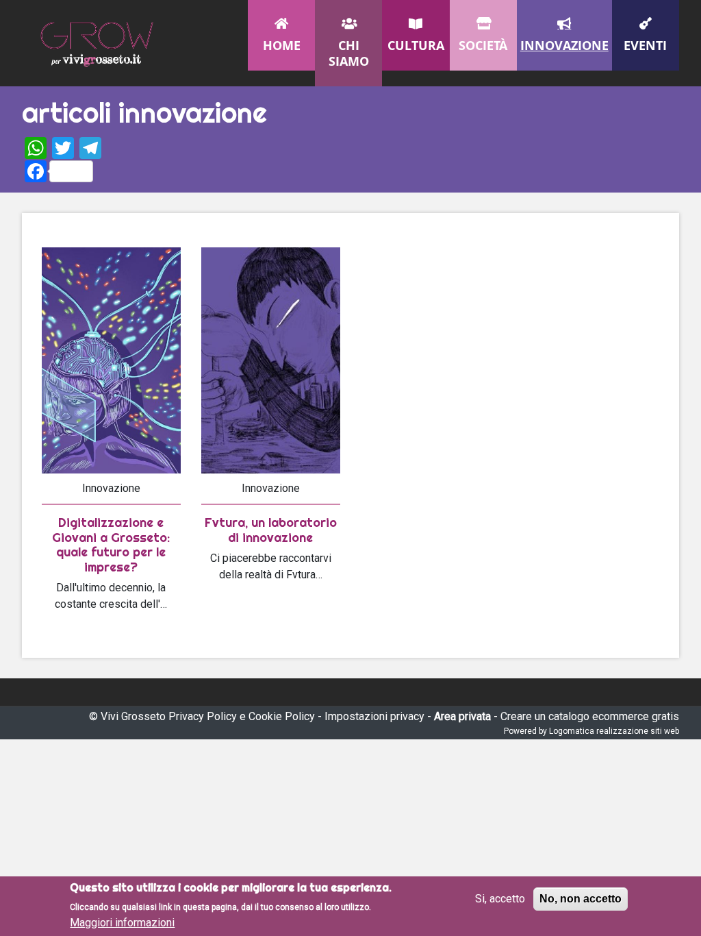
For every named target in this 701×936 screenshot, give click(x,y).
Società (483, 45)
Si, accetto (500, 898)
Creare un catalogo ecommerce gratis (589, 716)
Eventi (645, 45)
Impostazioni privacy (374, 716)
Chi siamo (349, 53)
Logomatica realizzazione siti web (614, 731)
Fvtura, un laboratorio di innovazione (271, 530)
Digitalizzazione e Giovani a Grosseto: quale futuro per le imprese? (111, 545)
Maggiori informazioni (122, 922)
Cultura (415, 45)
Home (282, 45)
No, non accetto (580, 898)
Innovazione (564, 45)
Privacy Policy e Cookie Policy (241, 716)
